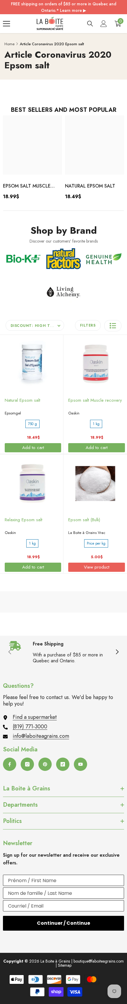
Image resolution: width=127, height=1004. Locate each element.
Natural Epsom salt (90, 186)
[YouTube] (80, 764)
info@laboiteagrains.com (41, 736)
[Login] (103, 23)
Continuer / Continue (63, 923)
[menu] (6, 23)
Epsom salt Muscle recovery (27, 186)
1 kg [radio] (96, 424)
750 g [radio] (32, 424)
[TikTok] (62, 764)
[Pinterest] (45, 764)
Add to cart (33, 447)
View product (96, 567)
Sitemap (64, 965)
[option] (32, 159)
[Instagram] (27, 764)
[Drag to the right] (117, 652)
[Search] (90, 23)
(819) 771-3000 (30, 726)
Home (9, 44)
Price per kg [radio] (96, 543)
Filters (88, 325)
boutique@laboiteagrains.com (99, 961)
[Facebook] (9, 764)
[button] (112, 325)
